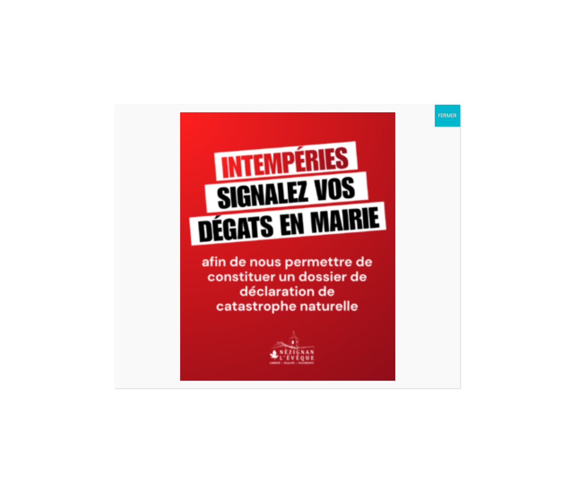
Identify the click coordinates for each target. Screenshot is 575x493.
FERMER (447, 115)
